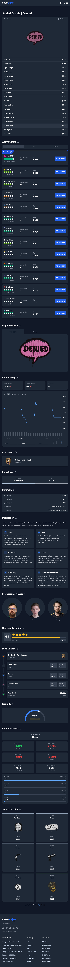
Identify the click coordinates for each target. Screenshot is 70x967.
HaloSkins (9, 240)
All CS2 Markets (46, 958)
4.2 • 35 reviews (8, 174)
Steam (8, 205)
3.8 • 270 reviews (9, 186)
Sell (35, 147)
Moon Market (10, 181)
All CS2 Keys (45, 951)
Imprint (29, 961)
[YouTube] (14, 928)
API (28, 942)
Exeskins (9, 169)
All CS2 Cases (46, 948)
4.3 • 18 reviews (8, 233)
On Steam (63, 19)
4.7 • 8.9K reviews (9, 161)
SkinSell (9, 252)
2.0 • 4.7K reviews (9, 210)
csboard (9, 228)
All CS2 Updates (46, 961)
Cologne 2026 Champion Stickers (12, 951)
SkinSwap (9, 287)
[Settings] (60, 3)
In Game (8, 19)
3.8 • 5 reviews (8, 257)
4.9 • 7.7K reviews (9, 268)
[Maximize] (65, 336)
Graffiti (64, 495)
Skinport (9, 310)
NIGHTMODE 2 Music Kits (9, 958)
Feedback (30, 945)
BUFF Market (10, 299)
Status (28, 948)
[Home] (8, 2)
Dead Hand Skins (7, 961)
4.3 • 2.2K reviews (9, 292)
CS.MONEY (10, 156)
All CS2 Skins (45, 942)
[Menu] (67, 3)
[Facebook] (10, 928)
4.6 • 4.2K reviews (9, 221)
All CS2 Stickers (46, 945)
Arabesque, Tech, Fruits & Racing (12, 945)
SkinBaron (9, 216)
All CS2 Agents (46, 955)
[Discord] (4, 928)
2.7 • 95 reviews (8, 198)
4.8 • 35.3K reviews (9, 316)
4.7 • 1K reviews (8, 304)
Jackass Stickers (7, 948)
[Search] (64, 3)
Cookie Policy (31, 958)
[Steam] (17, 928)
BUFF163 (9, 193)
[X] (7, 928)
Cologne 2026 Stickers (9, 955)
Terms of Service (32, 951)
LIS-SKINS (9, 263)
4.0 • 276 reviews (9, 245)
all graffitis (41, 905)
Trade (57, 147)
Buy (13, 147)
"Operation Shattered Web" (57, 510)
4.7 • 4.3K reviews (9, 280)
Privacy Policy (31, 955)
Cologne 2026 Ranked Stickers (11, 942)
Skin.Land (9, 275)
